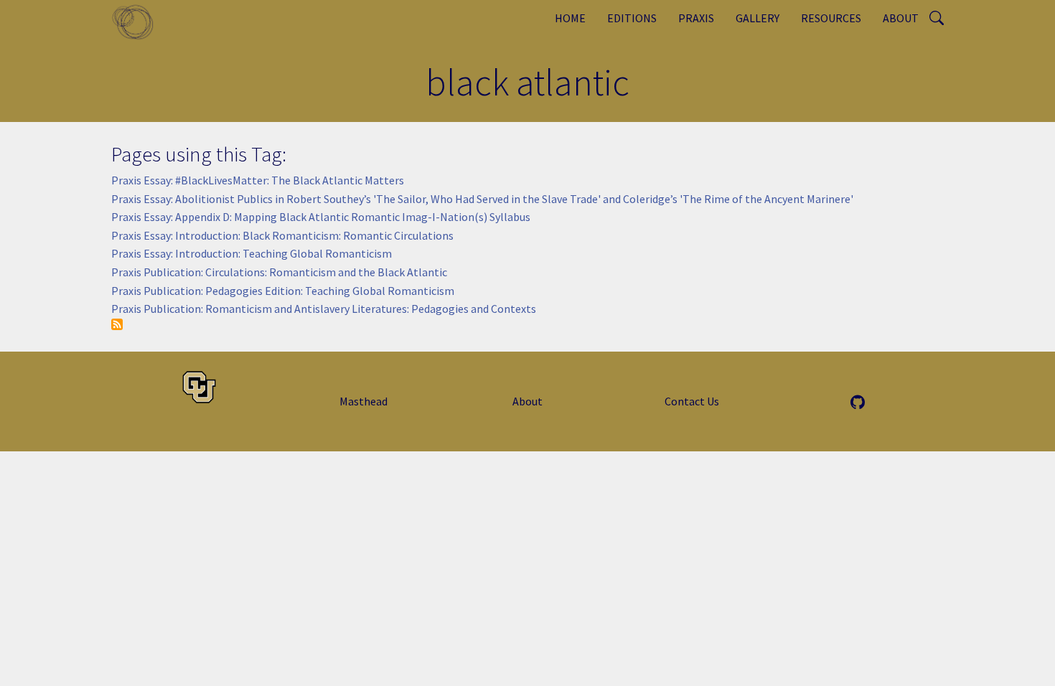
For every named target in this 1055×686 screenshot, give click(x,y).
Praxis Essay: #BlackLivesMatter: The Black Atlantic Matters (257, 180)
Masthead (363, 401)
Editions (632, 18)
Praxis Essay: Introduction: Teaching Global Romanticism (251, 253)
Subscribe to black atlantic (117, 324)
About (901, 18)
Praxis (696, 18)
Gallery (757, 18)
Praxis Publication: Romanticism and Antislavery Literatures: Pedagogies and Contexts (323, 308)
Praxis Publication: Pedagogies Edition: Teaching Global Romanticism (282, 290)
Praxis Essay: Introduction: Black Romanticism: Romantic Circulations (282, 235)
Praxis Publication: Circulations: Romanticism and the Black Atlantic (279, 272)
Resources (831, 18)
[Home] (138, 21)
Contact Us (692, 401)
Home (570, 18)
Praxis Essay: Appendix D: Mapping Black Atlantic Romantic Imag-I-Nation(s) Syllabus (320, 217)
